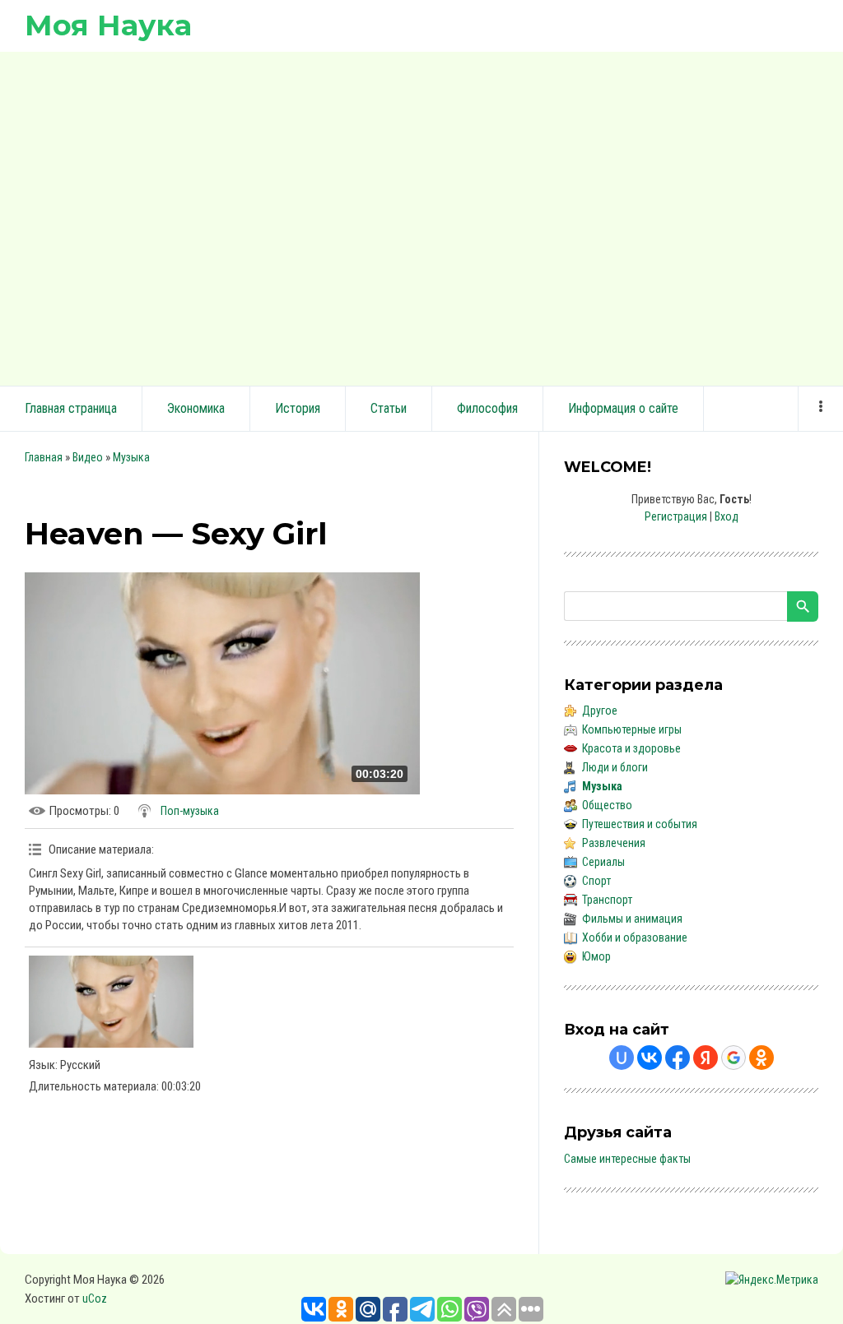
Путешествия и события (639, 824)
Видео (87, 457)
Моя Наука (108, 25)
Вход (726, 516)
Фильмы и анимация (632, 918)
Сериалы (603, 861)
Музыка (131, 457)
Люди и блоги (615, 767)
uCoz (94, 1298)
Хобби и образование (634, 937)
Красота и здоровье (631, 748)
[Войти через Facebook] (677, 1057)
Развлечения (613, 842)
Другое (599, 710)
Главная (44, 457)
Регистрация (676, 516)
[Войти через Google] (733, 1057)
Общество (607, 805)
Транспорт (607, 899)
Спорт (596, 880)
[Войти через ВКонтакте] (649, 1057)
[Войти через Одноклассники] (761, 1057)
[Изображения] (111, 1002)
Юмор (596, 956)
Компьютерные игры (632, 729)
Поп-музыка (190, 810)
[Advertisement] (421, 216)
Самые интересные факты (627, 1158)
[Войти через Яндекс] (705, 1057)
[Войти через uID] (621, 1057)
